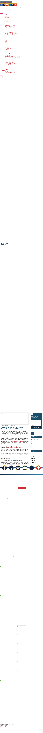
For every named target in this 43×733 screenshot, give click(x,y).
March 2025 (33, 460)
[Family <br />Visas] (31, 467)
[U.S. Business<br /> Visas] (18, 467)
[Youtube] (7, 4)
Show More (34, 464)
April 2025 (33, 458)
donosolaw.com (17, 464)
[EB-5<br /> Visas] (4, 467)
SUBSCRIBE (36, 427)
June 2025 (33, 454)
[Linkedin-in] (9, 4)
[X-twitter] (4, 4)
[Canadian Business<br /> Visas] (38, 467)
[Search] (32, 433)
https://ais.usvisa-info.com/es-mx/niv (17, 441)
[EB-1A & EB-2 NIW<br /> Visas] (11, 467)
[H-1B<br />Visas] (25, 467)
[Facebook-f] (1, 4)
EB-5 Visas (3, 730)
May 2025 (33, 456)
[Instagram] (12, 4)
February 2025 (33, 462)
